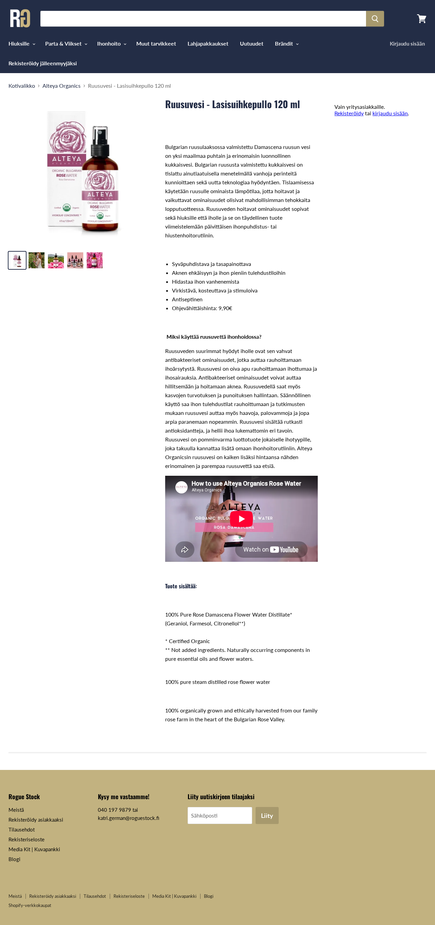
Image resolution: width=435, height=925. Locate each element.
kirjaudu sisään (390, 113)
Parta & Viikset (64, 43)
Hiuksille (19, 43)
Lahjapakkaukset (208, 43)
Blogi (14, 859)
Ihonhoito (109, 43)
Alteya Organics (61, 86)
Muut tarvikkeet (156, 43)
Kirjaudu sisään (407, 43)
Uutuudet (251, 43)
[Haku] (375, 19)
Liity (267, 815)
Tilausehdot (21, 829)
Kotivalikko (21, 86)
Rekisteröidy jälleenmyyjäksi (42, 63)
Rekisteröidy (349, 113)
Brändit (284, 43)
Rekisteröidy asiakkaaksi (35, 820)
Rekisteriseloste (26, 839)
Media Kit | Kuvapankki (34, 849)
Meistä (16, 810)
